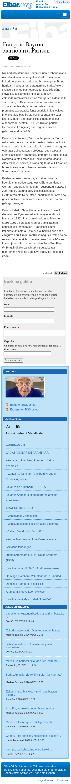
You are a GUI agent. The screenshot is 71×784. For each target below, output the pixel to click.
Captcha (9, 341)
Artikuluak (61, 273)
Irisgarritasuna (45, 780)
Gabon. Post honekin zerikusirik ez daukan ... (33, 735)
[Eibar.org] (18, 5)
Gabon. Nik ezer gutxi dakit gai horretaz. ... (31, 722)
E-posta (8, 316)
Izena (7, 304)
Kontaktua (62, 780)
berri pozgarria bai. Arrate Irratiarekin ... (29, 749)
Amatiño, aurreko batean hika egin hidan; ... (32, 708)
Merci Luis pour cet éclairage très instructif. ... (33, 660)
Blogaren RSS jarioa (23, 404)
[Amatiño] (25, 386)
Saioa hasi (62, 2)
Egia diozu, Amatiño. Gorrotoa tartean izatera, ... (35, 630)
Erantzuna (10, 327)
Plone (37, 772)
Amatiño (9, 29)
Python (50, 772)
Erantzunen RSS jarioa (24, 409)
